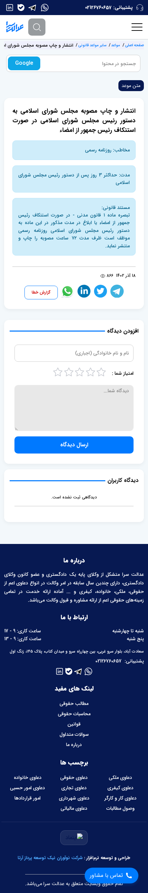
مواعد (115, 45)
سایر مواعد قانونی (92, 45)
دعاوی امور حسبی (27, 788)
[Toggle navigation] (137, 27)
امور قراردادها (27, 798)
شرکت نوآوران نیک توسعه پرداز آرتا (50, 857)
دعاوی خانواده (28, 777)
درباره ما (74, 744)
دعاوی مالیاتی (74, 808)
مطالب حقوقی (74, 703)
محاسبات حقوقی (74, 714)
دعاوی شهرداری (74, 798)
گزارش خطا (41, 292)
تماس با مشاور (106, 875)
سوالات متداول (74, 734)
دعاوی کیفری (120, 788)
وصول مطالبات (120, 808)
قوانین (74, 724)
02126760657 (98, 7)
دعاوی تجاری (74, 788)
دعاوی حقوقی (74, 777)
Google (24, 63)
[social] (44, 7)
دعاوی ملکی (120, 777)
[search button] (36, 27)
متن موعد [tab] (130, 85)
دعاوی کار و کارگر (120, 798)
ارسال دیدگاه (74, 445)
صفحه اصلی (134, 45)
